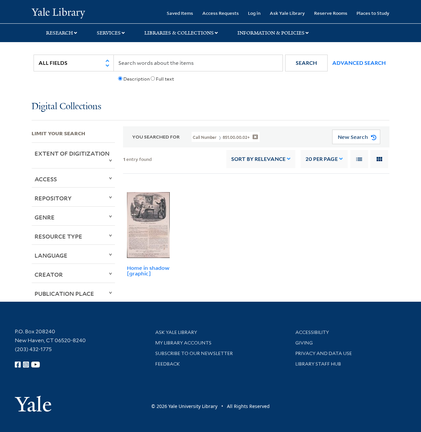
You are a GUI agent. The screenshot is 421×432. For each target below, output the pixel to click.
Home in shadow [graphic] (148, 271)
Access (46, 179)
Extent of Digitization (72, 153)
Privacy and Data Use (323, 353)
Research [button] (59, 33)
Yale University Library (58, 12)
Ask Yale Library (287, 13)
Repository (53, 198)
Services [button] (109, 33)
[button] (306, 63)
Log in (254, 13)
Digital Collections (66, 107)
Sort (258, 159)
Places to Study (373, 13)
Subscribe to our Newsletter (194, 353)
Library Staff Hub (318, 364)
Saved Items (180, 13)
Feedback (167, 364)
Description (136, 79)
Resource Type (58, 236)
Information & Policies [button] (271, 33)
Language (51, 255)
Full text (165, 79)
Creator (49, 274)
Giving (304, 342)
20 (322, 159)
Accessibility (312, 332)
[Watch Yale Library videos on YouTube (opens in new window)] (35, 365)
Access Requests (220, 13)
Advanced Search (359, 63)
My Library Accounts (183, 342)
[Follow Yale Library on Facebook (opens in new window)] (18, 365)
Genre (45, 217)
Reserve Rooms (330, 13)
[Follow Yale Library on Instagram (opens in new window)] (26, 365)
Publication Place (64, 293)
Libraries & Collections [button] (179, 33)
